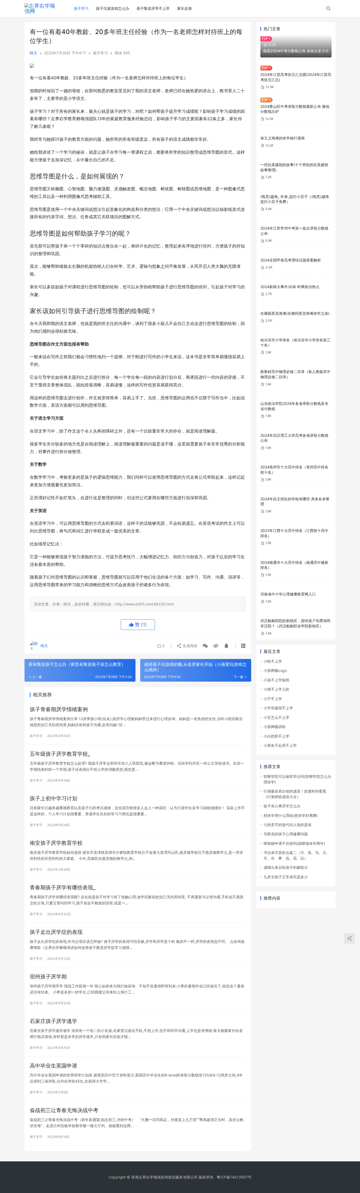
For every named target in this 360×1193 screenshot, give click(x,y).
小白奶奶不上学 (276, 736)
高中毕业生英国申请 (53, 1066)
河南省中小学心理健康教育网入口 (288, 594)
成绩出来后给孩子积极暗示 (286, 867)
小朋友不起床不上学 (280, 745)
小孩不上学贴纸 (276, 680)
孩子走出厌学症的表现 (56, 932)
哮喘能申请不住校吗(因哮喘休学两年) (294, 843)
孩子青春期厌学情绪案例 (59, 709)
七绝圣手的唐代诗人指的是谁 (288, 824)
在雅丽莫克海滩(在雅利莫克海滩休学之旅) (294, 313)
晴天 (33, 53)
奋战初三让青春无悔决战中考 (64, 1110)
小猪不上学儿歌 (276, 689)
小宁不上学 (273, 698)
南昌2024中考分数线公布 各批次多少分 (296, 51)
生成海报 (189, 645)
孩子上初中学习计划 (53, 798)
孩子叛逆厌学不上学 (153, 8)
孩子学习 (81, 8)
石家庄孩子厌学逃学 (53, 1021)
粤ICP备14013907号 (234, 1177)
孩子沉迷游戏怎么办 (112, 8)
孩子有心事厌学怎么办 (282, 806)
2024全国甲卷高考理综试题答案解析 (290, 260)
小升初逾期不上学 (278, 708)
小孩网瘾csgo (275, 670)
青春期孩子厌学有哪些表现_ (62, 887)
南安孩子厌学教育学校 (56, 843)
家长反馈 (184, 8)
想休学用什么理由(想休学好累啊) (291, 815)
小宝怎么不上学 (276, 717)
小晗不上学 (273, 661)
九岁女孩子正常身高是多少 (286, 877)
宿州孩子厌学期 (48, 976)
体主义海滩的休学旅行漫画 (282, 138)
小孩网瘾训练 (275, 726)
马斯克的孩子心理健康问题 (286, 834)
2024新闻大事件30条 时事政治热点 (289, 286)
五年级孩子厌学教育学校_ (60, 754)
